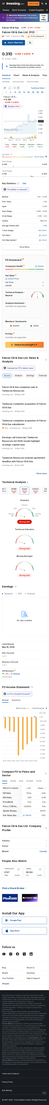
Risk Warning (7, 1090)
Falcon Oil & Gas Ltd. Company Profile (21, 828)
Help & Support (33, 978)
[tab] (14, 491)
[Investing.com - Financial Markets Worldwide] (15, 3)
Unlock (28, 815)
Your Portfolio (8, 978)
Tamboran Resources (12, 869)
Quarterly (16, 700)
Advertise (31, 973)
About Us (30, 967)
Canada (43, 851)
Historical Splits (33, 82)
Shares (6, 10)
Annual (5, 700)
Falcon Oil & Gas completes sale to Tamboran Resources (20, 389)
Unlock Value (39, 157)
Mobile (5, 973)
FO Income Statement (16, 687)
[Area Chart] (9, 88)
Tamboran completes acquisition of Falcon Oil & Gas (24, 406)
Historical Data (18, 82)
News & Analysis (30, 75)
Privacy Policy (7, 1082)
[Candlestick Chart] (4, 88)
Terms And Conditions (10, 1074)
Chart (16, 75)
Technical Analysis (14, 482)
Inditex (28, 869)
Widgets (5, 983)
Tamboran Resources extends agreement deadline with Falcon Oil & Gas (23, 459)
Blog (4, 967)
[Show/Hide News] (18, 88)
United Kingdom (36, 10)
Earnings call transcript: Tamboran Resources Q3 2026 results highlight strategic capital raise (21, 441)
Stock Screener (19, 10)
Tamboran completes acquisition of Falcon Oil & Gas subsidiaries (24, 422)
